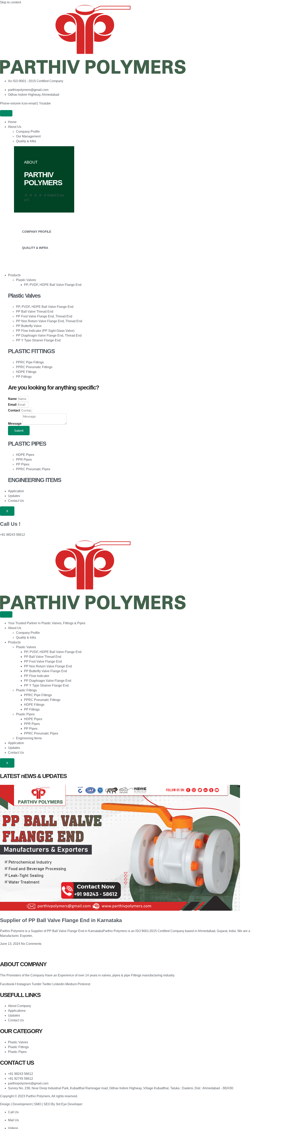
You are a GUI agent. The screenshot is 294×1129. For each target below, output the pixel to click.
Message (15, 423)
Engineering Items (29, 738)
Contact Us (16, 500)
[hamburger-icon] (6, 113)
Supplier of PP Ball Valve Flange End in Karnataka (61, 920)
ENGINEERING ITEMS (34, 480)
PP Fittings (32, 709)
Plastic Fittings (26, 690)
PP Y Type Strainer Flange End (46, 685)
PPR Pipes (32, 724)
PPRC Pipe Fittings (38, 695)
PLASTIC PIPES (27, 443)
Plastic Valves (26, 280)
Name (13, 399)
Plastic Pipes (25, 714)
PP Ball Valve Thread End (42, 656)
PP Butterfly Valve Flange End (45, 671)
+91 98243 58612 (12, 534)
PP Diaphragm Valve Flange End (47, 680)
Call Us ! (10, 524)
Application (16, 491)
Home (12, 122)
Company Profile (28, 131)
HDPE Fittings (34, 704)
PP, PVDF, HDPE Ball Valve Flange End (52, 284)
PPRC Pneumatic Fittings (42, 700)
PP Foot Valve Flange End (43, 661)
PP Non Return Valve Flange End (48, 666)
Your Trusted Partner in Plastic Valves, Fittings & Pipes (46, 623)
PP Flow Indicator (36, 676)
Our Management (28, 136)
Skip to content (10, 2)
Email (12, 404)
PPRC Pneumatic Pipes (41, 733)
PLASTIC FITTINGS (31, 351)
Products (14, 275)
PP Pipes (30, 728)
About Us (14, 126)
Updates (14, 496)
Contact (14, 410)
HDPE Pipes (33, 719)
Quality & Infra (26, 141)
